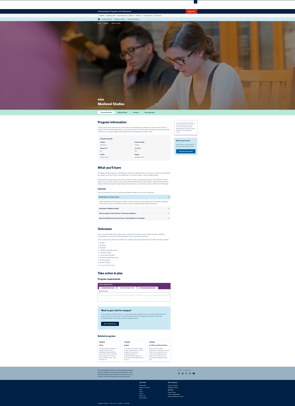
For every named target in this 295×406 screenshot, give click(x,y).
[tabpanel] (134, 295)
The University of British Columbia (101, 4)
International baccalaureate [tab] (147, 288)
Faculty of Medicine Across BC (175, 396)
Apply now (191, 11)
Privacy (180, 370)
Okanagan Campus (173, 387)
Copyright (120, 403)
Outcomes (136, 112)
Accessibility (126, 403)
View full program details (186, 151)
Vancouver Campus (173, 385)
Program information (106, 112)
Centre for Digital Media (174, 394)
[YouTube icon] (194, 373)
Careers (141, 393)
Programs (101, 15)
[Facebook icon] (179, 373)
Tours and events (148, 15)
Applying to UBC (110, 15)
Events (141, 391)
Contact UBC (142, 385)
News (140, 389)
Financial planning (122, 15)
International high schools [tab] (127, 288)
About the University (144, 387)
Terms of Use (113, 403)
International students (133, 19)
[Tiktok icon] (182, 373)
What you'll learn (122, 112)
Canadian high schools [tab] (108, 288)
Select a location (103, 291)
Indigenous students (119, 19)
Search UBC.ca (143, 398)
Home (99, 23)
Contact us (138, 15)
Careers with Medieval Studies (106, 265)
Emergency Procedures (103, 403)
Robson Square (172, 392)
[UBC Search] (195, 2)
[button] (106, 148)
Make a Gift (142, 395)
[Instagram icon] (190, 373)
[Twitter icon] (186, 373)
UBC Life (131, 15)
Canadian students (107, 19)
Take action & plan (150, 112)
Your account (157, 15)
